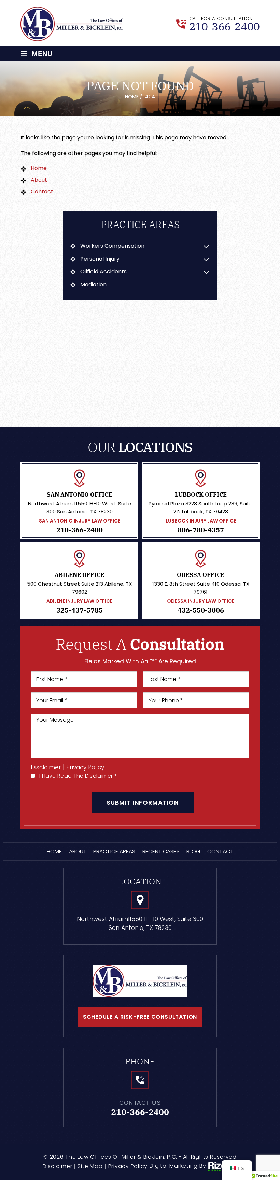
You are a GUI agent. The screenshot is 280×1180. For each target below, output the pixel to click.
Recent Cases (161, 851)
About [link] (39, 180)
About (78, 851)
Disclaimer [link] (57, 1166)
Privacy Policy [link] (128, 1166)
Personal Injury (100, 259)
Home (54, 851)
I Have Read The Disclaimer (78, 776)
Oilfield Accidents (103, 271)
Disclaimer (46, 767)
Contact (220, 851)
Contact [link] (42, 191)
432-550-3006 (201, 610)
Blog (193, 851)
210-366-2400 (224, 26)
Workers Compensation (112, 246)
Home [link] (39, 168)
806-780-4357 (201, 530)
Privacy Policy (85, 767)
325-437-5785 (79, 610)
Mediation (93, 284)
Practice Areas (114, 851)
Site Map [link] (90, 1166)
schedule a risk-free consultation (140, 1017)
